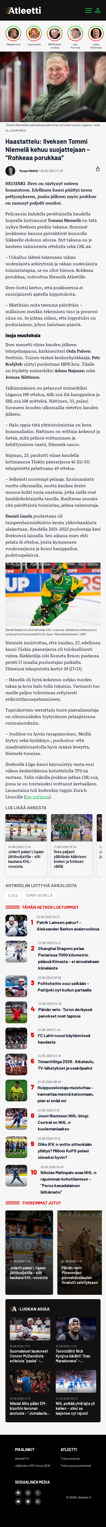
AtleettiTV (22, 1458)
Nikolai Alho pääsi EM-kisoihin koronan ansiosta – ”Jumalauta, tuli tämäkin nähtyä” (29, 1410)
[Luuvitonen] (34, 33)
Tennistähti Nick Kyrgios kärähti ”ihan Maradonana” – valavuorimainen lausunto (73, 1361)
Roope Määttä (29, 171)
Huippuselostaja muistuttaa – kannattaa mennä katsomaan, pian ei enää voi (66, 1094)
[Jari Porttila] (75, 33)
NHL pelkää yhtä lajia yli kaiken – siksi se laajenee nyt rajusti (75, 1408)
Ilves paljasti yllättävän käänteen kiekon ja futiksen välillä (70, 859)
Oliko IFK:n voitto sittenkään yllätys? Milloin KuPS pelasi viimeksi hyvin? (65, 1151)
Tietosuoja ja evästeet (76, 1465)
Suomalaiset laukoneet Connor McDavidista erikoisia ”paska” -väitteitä (29, 1358)
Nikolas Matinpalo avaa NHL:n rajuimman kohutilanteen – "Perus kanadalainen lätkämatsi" (68, 1182)
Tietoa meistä (70, 1458)
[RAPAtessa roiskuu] (55, 33)
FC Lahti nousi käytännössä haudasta (64, 1038)
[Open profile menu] (98, 10)
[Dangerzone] (13, 33)
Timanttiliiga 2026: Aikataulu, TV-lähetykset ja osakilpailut (66, 1064)
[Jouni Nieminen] (96, 33)
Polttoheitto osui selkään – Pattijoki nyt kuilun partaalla (64, 986)
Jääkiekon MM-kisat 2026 (32, 1465)
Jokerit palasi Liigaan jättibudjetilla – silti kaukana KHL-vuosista (26, 859)
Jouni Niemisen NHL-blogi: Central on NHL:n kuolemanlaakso (64, 1122)
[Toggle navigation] (88, 10)
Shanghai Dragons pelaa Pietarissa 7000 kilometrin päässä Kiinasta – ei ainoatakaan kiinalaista (68, 958)
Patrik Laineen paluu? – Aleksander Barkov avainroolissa (68, 925)
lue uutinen (37, 796)
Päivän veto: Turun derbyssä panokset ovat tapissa (65, 1012)
